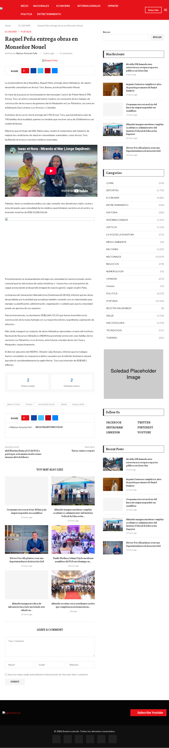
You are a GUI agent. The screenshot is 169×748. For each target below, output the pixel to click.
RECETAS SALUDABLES (135, 308)
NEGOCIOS (135, 263)
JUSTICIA (135, 227)
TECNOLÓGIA (135, 330)
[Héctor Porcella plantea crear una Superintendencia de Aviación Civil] (26, 539)
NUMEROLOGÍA (135, 271)
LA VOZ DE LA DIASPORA (135, 234)
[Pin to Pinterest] (48, 70)
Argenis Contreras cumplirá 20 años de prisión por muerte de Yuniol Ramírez (143, 87)
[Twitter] (68, 739)
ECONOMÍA (63, 5)
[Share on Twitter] (40, 70)
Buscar (106, 32)
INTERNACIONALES (88, 5)
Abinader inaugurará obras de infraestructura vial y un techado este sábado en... (26, 607)
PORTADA (135, 300)
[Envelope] (112, 739)
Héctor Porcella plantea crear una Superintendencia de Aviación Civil (26, 560)
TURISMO (135, 337)
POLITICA (26, 14)
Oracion (135, 286)
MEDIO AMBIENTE (135, 242)
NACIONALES (41, 5)
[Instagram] (79, 739)
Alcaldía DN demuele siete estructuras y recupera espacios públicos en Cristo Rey (142, 67)
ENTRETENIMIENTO (49, 14)
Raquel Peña (78, 404)
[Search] (141, 10)
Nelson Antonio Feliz (26, 53)
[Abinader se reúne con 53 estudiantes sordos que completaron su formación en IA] (73, 584)
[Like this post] (26, 70)
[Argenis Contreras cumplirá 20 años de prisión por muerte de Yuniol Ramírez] (113, 89)
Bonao (29, 404)
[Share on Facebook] (33, 70)
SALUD (135, 315)
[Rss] (101, 739)
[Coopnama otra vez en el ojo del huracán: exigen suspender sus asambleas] (26, 490)
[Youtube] (90, 739)
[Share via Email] (55, 70)
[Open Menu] (165, 9)
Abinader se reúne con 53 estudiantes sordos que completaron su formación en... (73, 605)
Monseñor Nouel (46, 404)
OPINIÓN (113, 5)
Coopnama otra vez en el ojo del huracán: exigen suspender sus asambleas (27, 511)
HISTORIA (135, 212)
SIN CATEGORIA (135, 322)
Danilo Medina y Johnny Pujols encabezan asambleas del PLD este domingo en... (73, 560)
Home (8, 25)
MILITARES (135, 249)
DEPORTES (135, 190)
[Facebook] (56, 739)
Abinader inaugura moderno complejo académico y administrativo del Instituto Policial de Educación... (73, 513)
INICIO (24, 5)
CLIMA (135, 183)
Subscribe (153, 10)
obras (64, 404)
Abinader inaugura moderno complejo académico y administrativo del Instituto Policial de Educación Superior (145, 129)
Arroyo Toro (13, 404)
